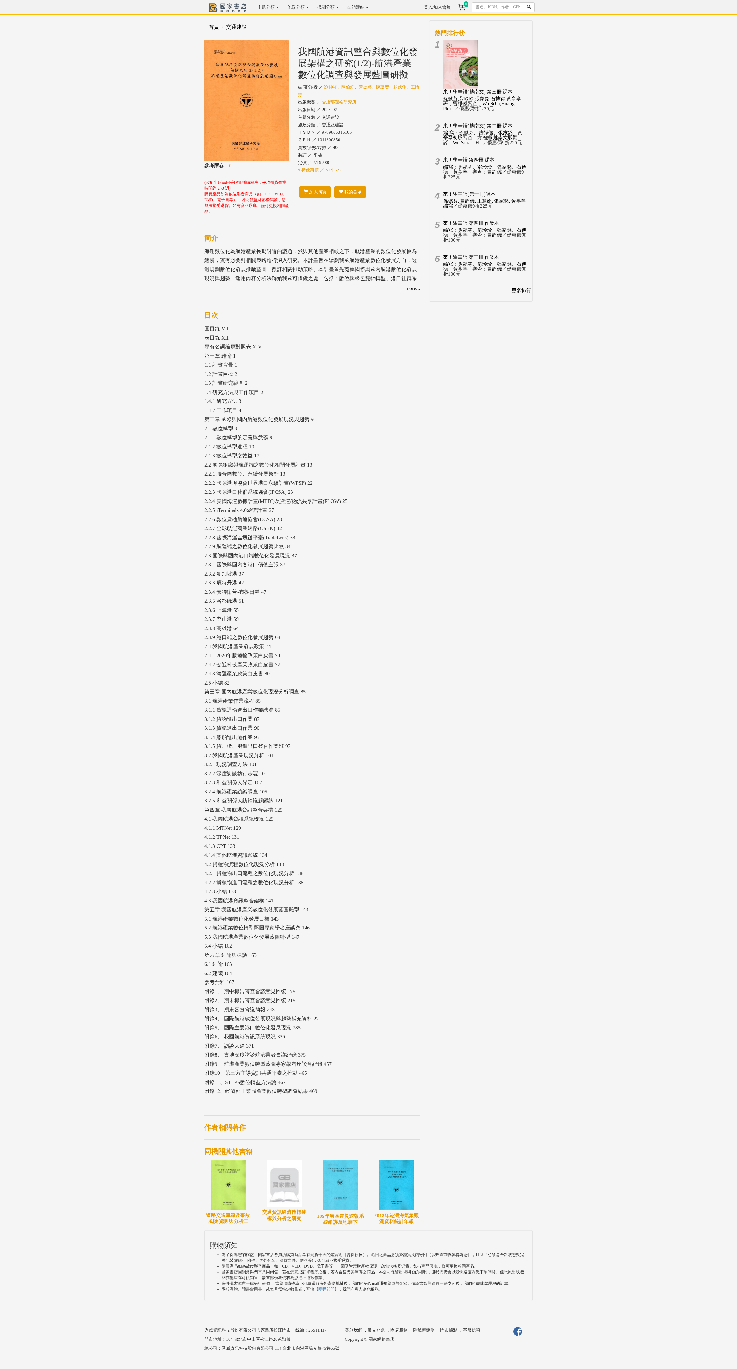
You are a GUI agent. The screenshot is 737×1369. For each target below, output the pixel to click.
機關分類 (326, 7)
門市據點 (448, 1330)
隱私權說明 (424, 1330)
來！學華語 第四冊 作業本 (471, 223)
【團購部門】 (326, 1289)
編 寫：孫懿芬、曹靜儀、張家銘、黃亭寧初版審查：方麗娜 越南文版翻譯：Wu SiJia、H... (483, 137)
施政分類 (296, 7)
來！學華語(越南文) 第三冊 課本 (477, 92)
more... (412, 288)
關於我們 (353, 1330)
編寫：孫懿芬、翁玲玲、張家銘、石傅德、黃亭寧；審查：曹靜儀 (484, 169)
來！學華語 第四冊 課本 (468, 160)
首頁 (214, 27)
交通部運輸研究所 (339, 102)
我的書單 (352, 192)
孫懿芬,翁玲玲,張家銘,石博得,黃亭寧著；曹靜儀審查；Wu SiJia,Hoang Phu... (482, 103)
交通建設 (236, 27)
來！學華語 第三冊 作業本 (471, 257)
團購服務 (399, 1330)
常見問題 (376, 1330)
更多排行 (521, 290)
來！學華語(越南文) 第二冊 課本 (477, 126)
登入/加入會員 (437, 7)
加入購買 (317, 192)
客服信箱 (471, 1330)
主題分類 (266, 7)
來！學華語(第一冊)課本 (469, 194)
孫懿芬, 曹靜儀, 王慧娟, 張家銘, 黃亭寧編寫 (484, 203)
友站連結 (356, 7)
